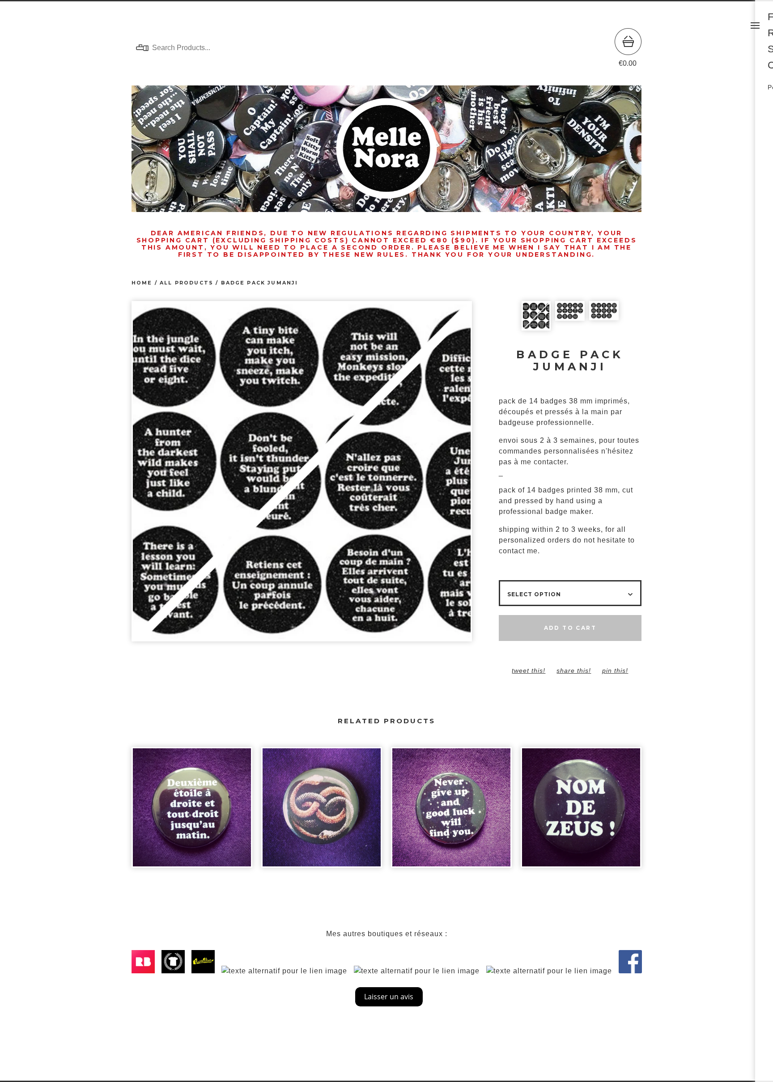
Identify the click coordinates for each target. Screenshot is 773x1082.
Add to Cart (570, 627)
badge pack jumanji (259, 283)
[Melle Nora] (386, 48)
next (386, 472)
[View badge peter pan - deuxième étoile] (192, 812)
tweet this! (528, 670)
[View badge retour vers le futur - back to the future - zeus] (581, 812)
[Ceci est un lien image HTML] (145, 971)
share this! (573, 670)
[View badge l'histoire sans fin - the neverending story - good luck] (451, 812)
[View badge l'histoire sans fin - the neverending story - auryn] (321, 812)
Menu (755, 25)
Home (142, 283)
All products (186, 283)
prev (217, 472)
